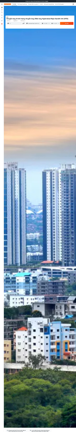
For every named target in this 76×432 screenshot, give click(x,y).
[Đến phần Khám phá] (1, 15)
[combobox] (8, 20)
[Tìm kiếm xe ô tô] (1, 12)
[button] (75, 1)
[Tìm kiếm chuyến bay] (1, 7)
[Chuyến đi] (1, 21)
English (47, 1)
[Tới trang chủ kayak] (7, 4)
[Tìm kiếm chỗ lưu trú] (1, 10)
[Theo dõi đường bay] (1, 18)
